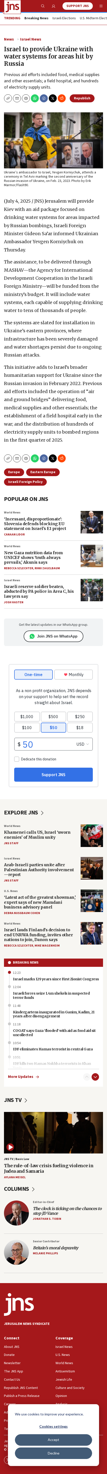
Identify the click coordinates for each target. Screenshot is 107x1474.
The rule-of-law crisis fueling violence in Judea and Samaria (48, 1168)
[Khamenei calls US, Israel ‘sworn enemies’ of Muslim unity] (92, 835)
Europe (14, 472)
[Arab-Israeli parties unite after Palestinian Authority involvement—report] (92, 868)
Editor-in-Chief (43, 1202)
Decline (53, 1453)
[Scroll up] (87, 1077)
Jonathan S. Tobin (47, 1219)
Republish (82, 98)
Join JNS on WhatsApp (57, 636)
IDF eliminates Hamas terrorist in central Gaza (53, 1049)
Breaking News (26, 962)
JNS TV (13, 1100)
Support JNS (77, 6)
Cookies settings (53, 1426)
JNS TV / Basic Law (16, 1159)
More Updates (20, 1076)
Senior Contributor (46, 1241)
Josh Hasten (13, 602)
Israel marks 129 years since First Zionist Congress (56, 979)
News (9, 39)
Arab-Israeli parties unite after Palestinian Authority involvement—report (39, 869)
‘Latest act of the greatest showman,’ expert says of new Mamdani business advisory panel (40, 902)
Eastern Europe (42, 472)
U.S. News (11, 891)
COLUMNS (17, 1189)
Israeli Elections (64, 18)
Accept (53, 1439)
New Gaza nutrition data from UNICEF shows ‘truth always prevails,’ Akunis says (33, 557)
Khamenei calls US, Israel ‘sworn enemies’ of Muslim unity (37, 834)
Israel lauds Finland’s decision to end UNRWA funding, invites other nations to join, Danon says (38, 934)
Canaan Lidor (14, 534)
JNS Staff (11, 843)
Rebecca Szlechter (18, 568)
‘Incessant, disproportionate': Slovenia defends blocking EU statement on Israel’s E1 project (35, 523)
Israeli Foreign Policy (25, 481)
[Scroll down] (95, 1077)
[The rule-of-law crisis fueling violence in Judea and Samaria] (53, 1132)
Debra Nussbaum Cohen (22, 913)
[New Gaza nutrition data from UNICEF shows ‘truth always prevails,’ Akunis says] (92, 556)
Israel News (30, 39)
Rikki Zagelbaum (47, 568)
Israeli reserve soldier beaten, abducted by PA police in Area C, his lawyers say (39, 591)
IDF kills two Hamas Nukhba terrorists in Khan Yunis (52, 1065)
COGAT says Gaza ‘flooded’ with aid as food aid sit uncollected (54, 1032)
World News (12, 512)
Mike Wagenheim (47, 946)
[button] (26, 98)
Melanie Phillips (45, 1253)
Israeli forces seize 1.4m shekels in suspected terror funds (51, 995)
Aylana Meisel (15, 1177)
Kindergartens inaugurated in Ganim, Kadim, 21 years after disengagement (54, 1014)
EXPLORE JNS (21, 812)
